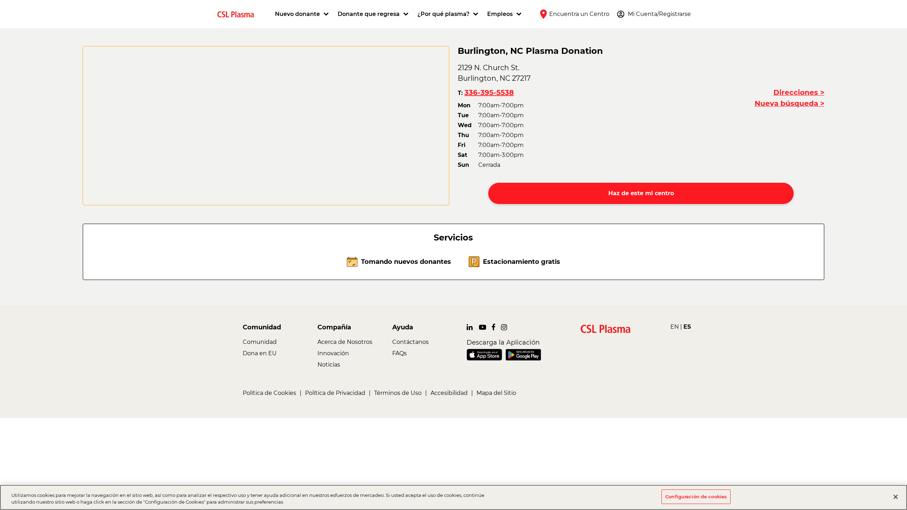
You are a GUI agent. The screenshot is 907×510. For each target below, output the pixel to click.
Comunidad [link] (260, 342)
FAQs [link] (399, 353)
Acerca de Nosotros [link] (344, 342)
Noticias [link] (328, 364)
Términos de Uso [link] (398, 393)
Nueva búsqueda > (789, 103)
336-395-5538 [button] (489, 92)
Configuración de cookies (696, 496)
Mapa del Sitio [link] (496, 393)
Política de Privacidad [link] (335, 393)
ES (687, 326)
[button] (302, 14)
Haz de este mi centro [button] (641, 193)
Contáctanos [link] (410, 342)
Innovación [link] (333, 353)
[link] (238, 14)
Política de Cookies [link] (269, 393)
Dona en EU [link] (260, 353)
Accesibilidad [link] (449, 393)
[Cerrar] (895, 497)
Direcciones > (798, 92)
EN (674, 326)
